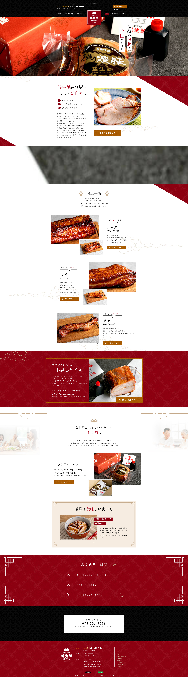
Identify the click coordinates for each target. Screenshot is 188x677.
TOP (59, 14)
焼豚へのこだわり (107, 132)
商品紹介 (79, 14)
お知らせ (124, 14)
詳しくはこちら (129, 400)
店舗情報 (115, 14)
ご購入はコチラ (119, 6)
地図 (116, 9)
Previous (62, 335)
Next (62, 360)
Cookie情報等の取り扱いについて (104, 675)
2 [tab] (97, 343)
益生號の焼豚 (69, 14)
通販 (107, 14)
